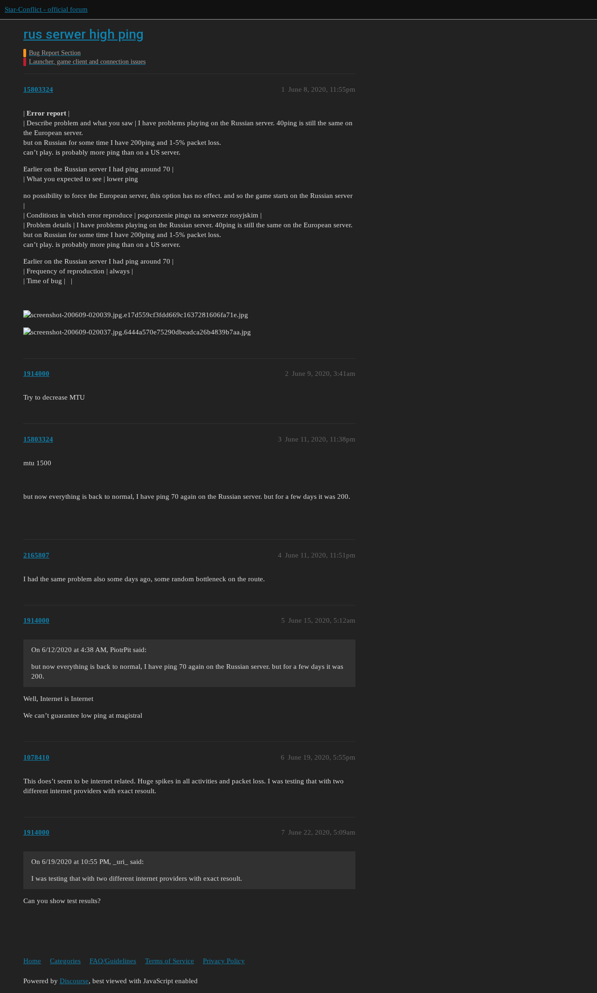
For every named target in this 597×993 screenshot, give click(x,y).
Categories (65, 961)
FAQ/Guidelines (113, 961)
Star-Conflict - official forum (46, 9)
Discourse (74, 981)
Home (32, 961)
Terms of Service (169, 961)
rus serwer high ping (83, 34)
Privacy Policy (224, 961)
